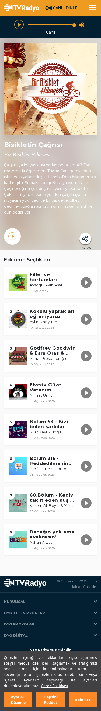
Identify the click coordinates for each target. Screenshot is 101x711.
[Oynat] (19, 25)
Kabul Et (82, 699)
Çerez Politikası (54, 685)
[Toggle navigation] (92, 8)
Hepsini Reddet (51, 699)
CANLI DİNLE (65, 7)
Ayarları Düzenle (18, 699)
